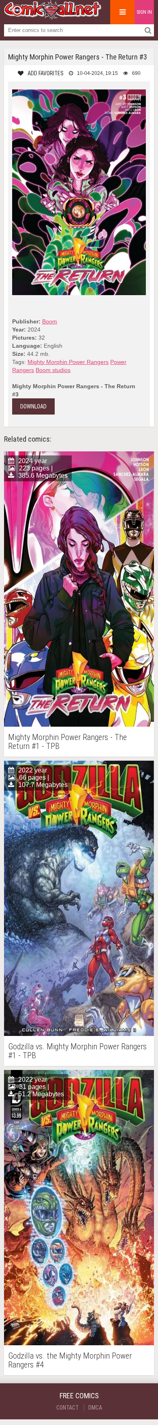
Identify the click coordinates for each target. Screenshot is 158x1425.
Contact (67, 1407)
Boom (49, 321)
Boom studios (53, 370)
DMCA (95, 1407)
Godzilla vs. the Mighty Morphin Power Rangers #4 (70, 1360)
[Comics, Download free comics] (52, 16)
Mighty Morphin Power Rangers (68, 362)
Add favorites (46, 73)
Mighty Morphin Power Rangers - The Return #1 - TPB (67, 742)
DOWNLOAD (33, 406)
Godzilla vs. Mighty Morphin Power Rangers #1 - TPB (77, 1051)
